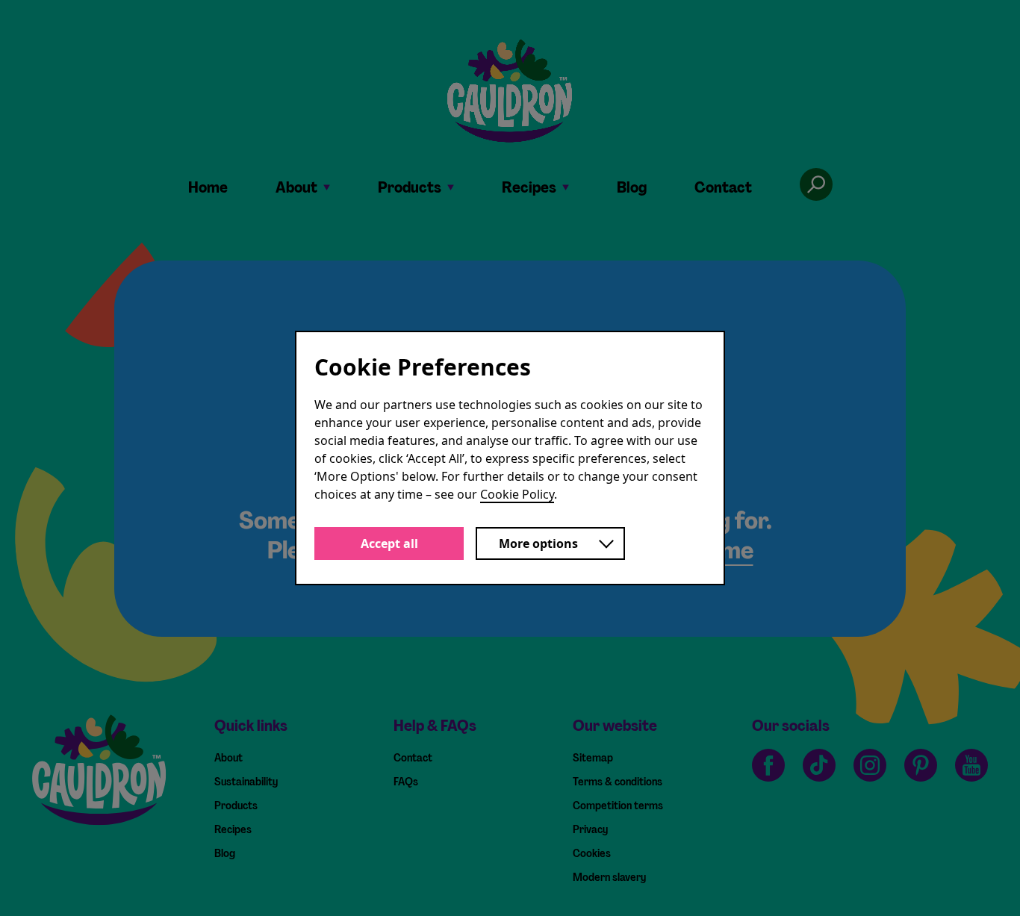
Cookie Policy (517, 494)
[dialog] (510, 458)
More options (538, 543)
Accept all (389, 543)
